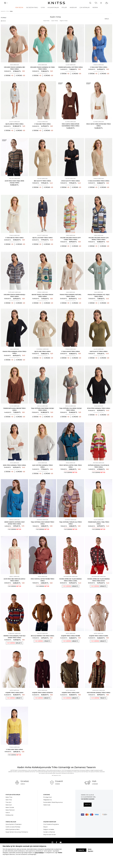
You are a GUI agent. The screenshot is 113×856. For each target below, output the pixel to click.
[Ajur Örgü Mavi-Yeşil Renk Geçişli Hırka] (14, 157)
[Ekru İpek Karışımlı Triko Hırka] (14, 441)
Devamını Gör (57, 775)
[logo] (56, 3)
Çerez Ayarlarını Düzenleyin (14, 824)
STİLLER (64, 7)
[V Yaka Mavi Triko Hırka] (98, 43)
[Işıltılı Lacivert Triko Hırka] (42, 214)
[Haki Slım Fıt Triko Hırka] (98, 328)
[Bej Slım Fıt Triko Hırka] (42, 157)
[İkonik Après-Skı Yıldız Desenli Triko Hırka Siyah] (98, 555)
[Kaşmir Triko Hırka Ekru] (14, 669)
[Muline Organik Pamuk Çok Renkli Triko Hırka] (98, 214)
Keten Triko (9, 797)
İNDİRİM (95, 7)
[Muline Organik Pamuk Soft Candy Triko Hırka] (70, 214)
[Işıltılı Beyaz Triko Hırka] (14, 100)
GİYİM (43, 7)
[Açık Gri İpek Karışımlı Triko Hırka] (42, 441)
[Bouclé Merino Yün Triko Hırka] (42, 612)
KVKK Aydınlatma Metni (13, 829)
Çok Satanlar (85, 7)
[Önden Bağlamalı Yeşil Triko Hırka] (98, 498)
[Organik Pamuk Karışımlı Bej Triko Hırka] (14, 43)
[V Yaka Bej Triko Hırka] (42, 100)
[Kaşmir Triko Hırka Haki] (70, 669)
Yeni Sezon (19, 7)
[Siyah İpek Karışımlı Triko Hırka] (98, 384)
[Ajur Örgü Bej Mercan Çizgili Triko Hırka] (14, 555)
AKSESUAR (73, 7)
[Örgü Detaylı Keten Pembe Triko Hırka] (42, 555)
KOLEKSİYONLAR (53, 7)
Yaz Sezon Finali (32, 7)
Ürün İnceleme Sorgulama (51, 824)
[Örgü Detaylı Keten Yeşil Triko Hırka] (70, 441)
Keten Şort (9, 805)
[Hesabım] (101, 3)
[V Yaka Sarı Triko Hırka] (14, 726)
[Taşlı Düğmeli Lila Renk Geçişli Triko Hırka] (70, 384)
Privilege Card (47, 797)
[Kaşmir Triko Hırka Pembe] (70, 612)
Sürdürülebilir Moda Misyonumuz (53, 802)
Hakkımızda (46, 805)
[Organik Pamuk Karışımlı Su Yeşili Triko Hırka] (42, 43)
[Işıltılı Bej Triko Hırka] (42, 328)
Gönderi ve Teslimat (49, 832)
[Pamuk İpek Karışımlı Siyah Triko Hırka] (14, 328)
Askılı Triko (9, 800)
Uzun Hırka (54, 20)
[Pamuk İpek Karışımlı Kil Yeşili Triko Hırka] (98, 271)
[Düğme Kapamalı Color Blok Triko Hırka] (98, 441)
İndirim (8, 812)
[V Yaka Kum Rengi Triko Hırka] (98, 157)
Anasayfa (3, 11)
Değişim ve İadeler (48, 829)
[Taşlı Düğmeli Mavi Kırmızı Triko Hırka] (42, 498)
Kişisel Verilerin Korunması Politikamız (17, 832)
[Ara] (90, 3)
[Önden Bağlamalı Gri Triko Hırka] (70, 43)
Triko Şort (8, 802)
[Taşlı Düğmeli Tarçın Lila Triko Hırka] (70, 498)
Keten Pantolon (10, 810)
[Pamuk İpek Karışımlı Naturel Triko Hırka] (70, 271)
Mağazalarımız (47, 800)
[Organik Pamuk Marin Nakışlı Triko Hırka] (14, 271)
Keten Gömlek (10, 807)
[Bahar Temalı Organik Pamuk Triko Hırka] (42, 271)
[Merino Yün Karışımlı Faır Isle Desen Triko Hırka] (14, 612)
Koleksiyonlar (9, 815)
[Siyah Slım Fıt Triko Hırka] (70, 157)
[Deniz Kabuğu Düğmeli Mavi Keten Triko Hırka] (14, 498)
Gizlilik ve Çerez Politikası (13, 827)
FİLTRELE (3, 17)
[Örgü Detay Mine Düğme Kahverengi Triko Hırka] (70, 100)
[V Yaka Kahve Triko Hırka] (70, 328)
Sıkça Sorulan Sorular (49, 834)
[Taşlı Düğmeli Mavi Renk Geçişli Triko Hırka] (42, 384)
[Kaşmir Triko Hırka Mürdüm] (42, 669)
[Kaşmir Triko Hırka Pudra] (98, 612)
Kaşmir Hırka (63, 20)
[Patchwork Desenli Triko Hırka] (98, 669)
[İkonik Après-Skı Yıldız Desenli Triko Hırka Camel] (70, 555)
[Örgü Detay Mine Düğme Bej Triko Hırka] (98, 100)
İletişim (45, 827)
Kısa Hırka (46, 20)
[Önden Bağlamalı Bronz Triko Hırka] (14, 384)
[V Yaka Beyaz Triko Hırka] (14, 214)
